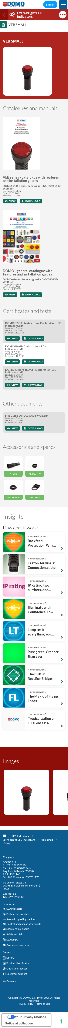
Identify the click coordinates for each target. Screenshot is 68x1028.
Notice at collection (19, 1023)
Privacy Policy (25, 1003)
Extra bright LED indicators (19, 839)
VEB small (47, 839)
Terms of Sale (42, 1003)
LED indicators (20, 836)
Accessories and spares (19, 945)
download (32, 201)
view (12, 201)
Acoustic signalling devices (20, 919)
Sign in (50, 4)
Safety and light (14, 934)
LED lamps (12, 939)
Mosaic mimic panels (17, 929)
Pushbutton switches (17, 914)
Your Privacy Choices (30, 1017)
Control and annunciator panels (23, 924)
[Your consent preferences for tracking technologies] (61, 1021)
